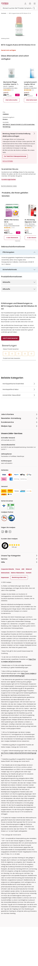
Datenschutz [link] (5, 573)
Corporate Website (7, 569)
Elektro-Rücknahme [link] (17, 573)
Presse (17, 569)
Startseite (3, 13)
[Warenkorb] (30, 3)
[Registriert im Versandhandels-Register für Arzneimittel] (10, 506)
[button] (15, 156)
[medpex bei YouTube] (9, 531)
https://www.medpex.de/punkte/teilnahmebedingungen (19, 753)
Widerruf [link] (29, 569)
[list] (19, 26)
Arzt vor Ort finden (8, 161)
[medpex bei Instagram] (6, 531)
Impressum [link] (5, 577)
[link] (4, 518)
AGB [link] (22, 569)
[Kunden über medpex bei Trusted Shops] (11, 545)
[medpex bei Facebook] (2, 531)
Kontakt (28, 573)
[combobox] (19, 8)
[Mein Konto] (25, 3)
